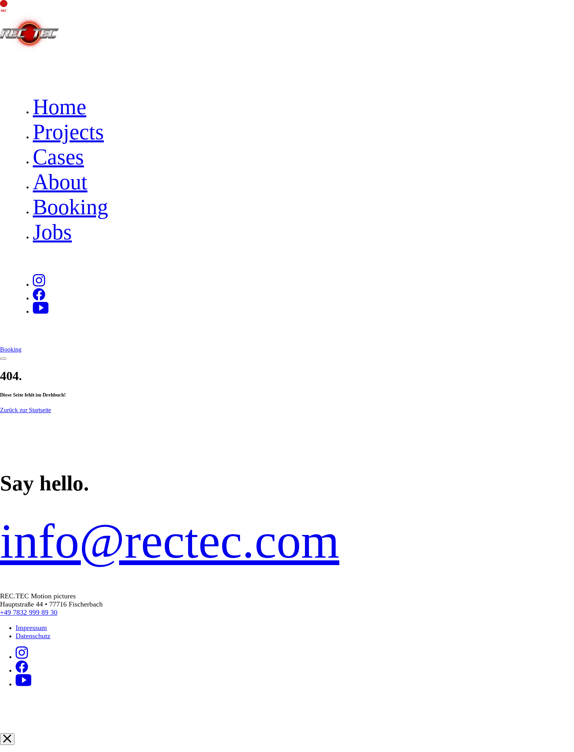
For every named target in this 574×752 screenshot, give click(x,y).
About (60, 182)
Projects (68, 132)
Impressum (31, 628)
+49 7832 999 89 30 (28, 612)
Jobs (52, 232)
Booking (70, 207)
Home (59, 107)
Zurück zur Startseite (25, 410)
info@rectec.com (169, 541)
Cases (58, 157)
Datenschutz (33, 636)
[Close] (7, 739)
